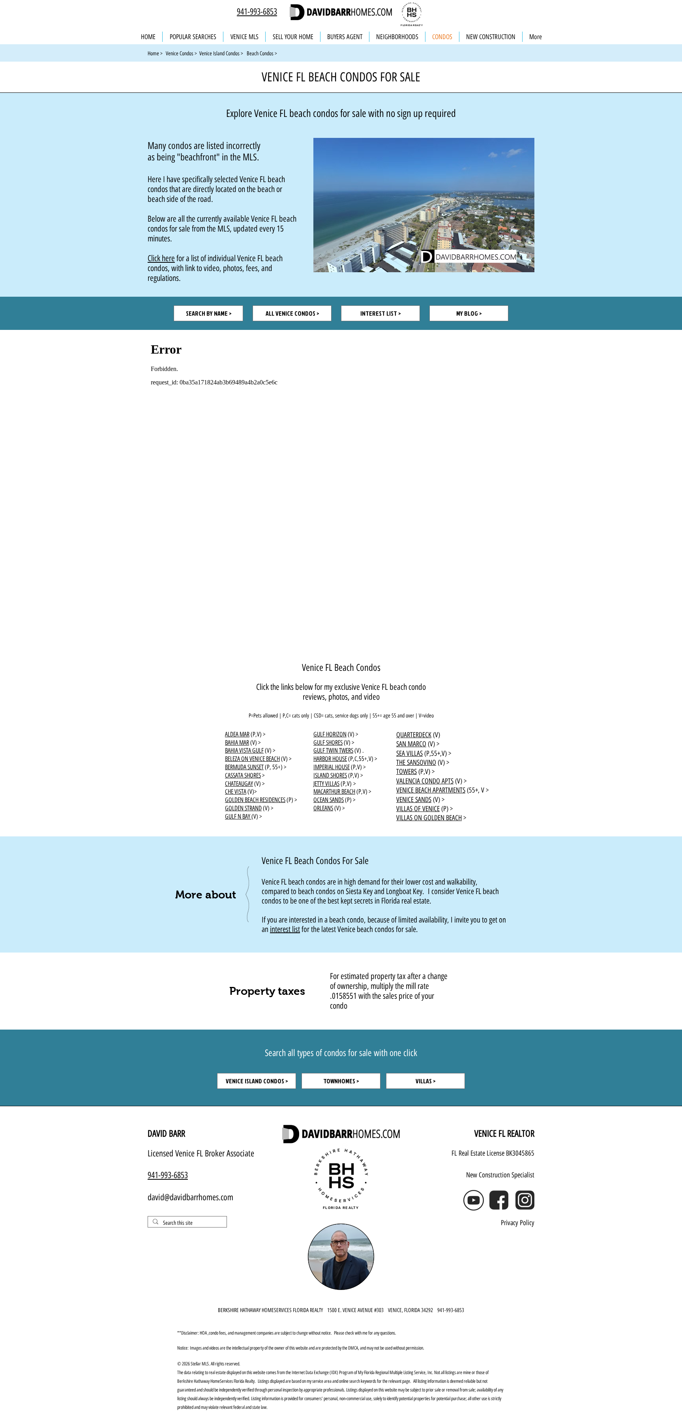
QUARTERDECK (413, 735)
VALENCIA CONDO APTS (424, 781)
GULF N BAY (238, 816)
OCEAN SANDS (328, 800)
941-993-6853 (257, 11)
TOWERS (406, 771)
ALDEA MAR (237, 734)
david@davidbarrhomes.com (190, 1197)
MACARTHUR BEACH (334, 791)
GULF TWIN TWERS (333, 750)
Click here (161, 258)
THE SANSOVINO (416, 762)
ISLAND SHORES (330, 775)
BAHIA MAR (237, 742)
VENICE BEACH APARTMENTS (430, 790)
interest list (285, 929)
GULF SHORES (328, 742)
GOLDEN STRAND (243, 808)
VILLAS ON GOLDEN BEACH (429, 817)
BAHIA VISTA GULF (244, 750)
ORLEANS (323, 808)
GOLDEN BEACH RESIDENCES (255, 800)
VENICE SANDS (413, 799)
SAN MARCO (411, 744)
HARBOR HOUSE (330, 759)
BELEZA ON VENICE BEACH (252, 759)
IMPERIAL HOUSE (331, 767)
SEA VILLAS (409, 753)
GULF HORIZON (330, 734)
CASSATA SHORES (243, 775)
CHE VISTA (235, 791)
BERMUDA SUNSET (244, 767)
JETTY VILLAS (326, 783)
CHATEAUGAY (239, 783)
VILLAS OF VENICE (418, 808)
